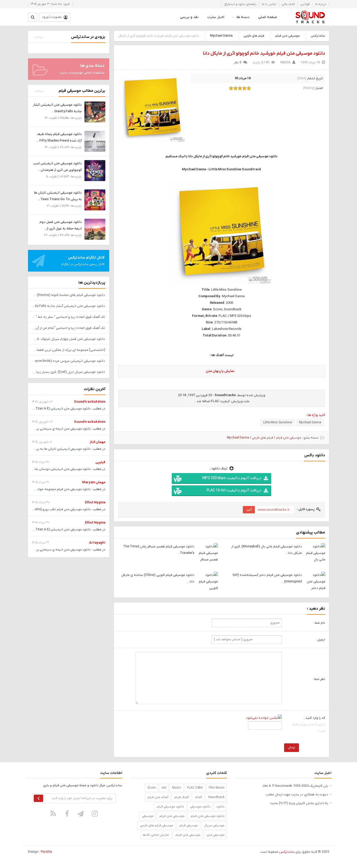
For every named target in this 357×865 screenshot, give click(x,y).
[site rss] (53, 813)
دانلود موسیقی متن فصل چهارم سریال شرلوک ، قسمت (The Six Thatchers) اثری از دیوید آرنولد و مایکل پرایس (68, 339)
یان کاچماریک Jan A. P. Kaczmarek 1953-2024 (295, 786)
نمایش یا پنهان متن (220, 371)
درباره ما (320, 4)
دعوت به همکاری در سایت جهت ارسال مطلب (297, 794)
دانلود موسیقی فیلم (170, 807)
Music (176, 788)
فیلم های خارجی (254, 36)
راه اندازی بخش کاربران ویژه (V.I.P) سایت (299, 803)
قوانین (305, 4)
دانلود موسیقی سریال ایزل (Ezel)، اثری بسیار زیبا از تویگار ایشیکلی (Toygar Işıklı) (68, 372)
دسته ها (243, 17)
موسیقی (147, 816)
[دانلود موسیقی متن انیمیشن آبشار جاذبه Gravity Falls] (94, 112)
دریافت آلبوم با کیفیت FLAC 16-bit (234, 490)
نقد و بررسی (189, 17)
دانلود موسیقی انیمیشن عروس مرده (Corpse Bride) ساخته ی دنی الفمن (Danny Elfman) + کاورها (68, 361)
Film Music (216, 788)
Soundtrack (216, 797)
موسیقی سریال (214, 825)
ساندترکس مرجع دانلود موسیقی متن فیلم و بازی (310, 17)
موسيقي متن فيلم (172, 816)
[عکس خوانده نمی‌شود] (264, 718)
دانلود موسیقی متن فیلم (207, 816)
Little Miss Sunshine (277, 422)
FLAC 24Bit (195, 788)
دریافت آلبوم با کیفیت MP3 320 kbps (231, 478)
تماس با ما (269, 4)
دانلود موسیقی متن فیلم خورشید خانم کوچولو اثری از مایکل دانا (264, 53)
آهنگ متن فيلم (157, 797)
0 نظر (237, 62)
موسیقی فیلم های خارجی (156, 825)
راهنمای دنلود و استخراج (240, 4)
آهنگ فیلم (181, 797)
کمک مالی (288, 4)
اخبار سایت (215, 17)
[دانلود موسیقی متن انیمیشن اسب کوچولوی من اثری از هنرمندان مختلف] (94, 170)
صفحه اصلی (267, 17)
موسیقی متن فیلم (287, 36)
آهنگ (198, 797)
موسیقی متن (215, 835)
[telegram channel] (81, 813)
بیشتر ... (37, 37)
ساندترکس (318, 36)
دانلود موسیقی (200, 807)
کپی (249, 509)
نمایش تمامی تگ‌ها (156, 835)
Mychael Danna (221, 36)
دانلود (220, 807)
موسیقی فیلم (188, 825)
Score (151, 788)
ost (164, 788)
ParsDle (46, 852)
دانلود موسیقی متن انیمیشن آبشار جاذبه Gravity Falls (68, 306)
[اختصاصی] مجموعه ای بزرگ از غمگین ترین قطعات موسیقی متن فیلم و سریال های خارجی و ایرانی (68, 350)
